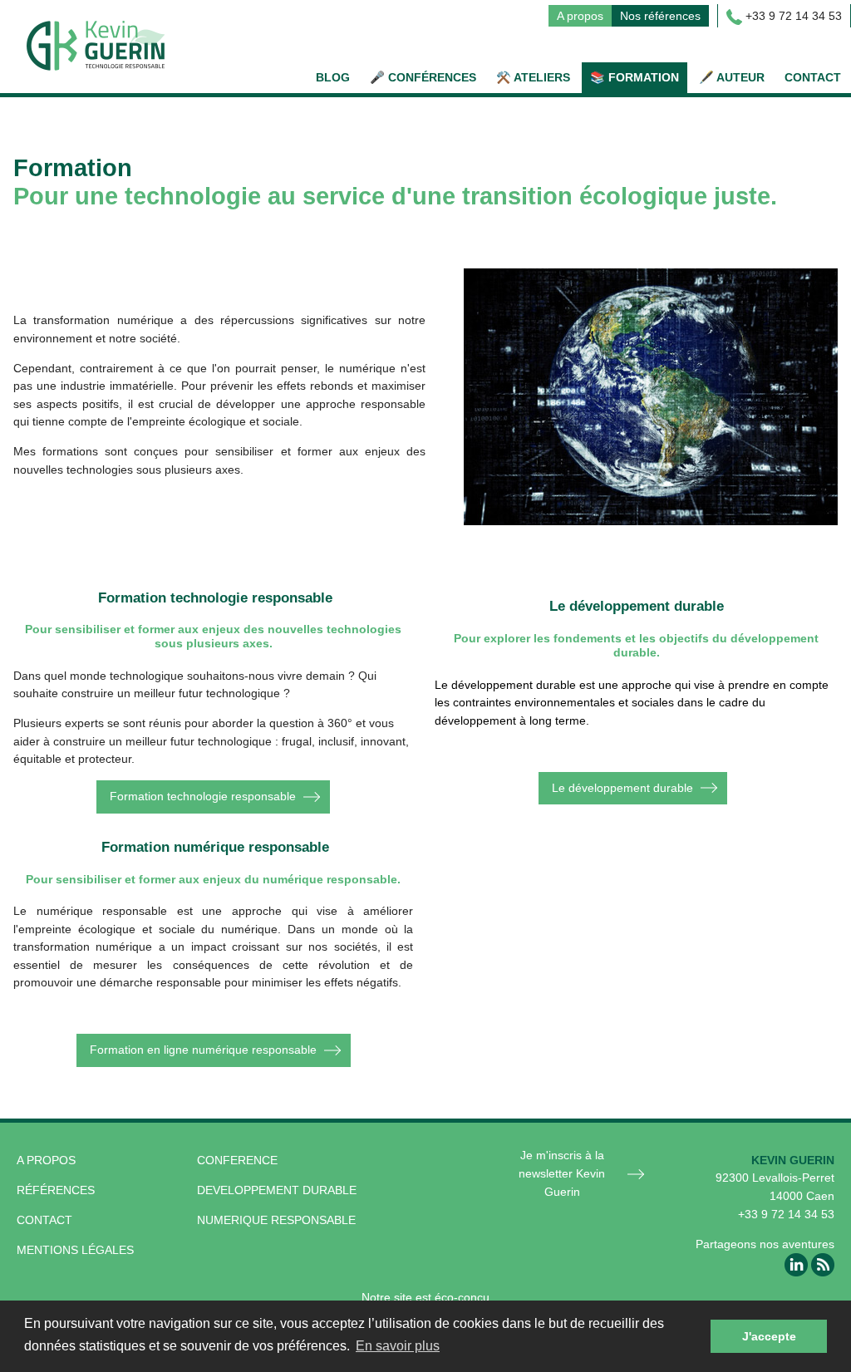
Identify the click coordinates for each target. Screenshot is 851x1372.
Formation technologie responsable (203, 796)
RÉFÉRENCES (56, 1190)
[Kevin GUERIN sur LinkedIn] (796, 1264)
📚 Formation (634, 77)
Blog (333, 77)
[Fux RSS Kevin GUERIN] (822, 1264)
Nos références (660, 15)
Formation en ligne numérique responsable (203, 1049)
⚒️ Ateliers (533, 77)
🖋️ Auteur (732, 77)
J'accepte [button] (769, 1336)
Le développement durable (622, 787)
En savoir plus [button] (398, 1346)
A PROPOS (46, 1160)
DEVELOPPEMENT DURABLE (277, 1190)
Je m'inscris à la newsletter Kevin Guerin (562, 1172)
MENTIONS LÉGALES (75, 1249)
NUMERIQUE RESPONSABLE (276, 1220)
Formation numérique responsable (215, 847)
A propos (580, 15)
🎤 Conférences (423, 77)
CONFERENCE (237, 1160)
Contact (813, 77)
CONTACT (44, 1220)
